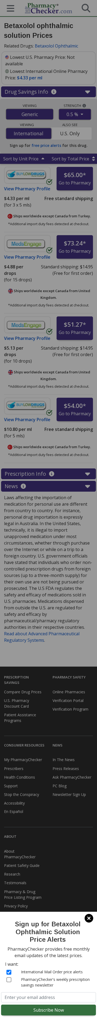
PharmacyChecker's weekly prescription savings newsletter (55, 982)
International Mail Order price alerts (52, 971)
